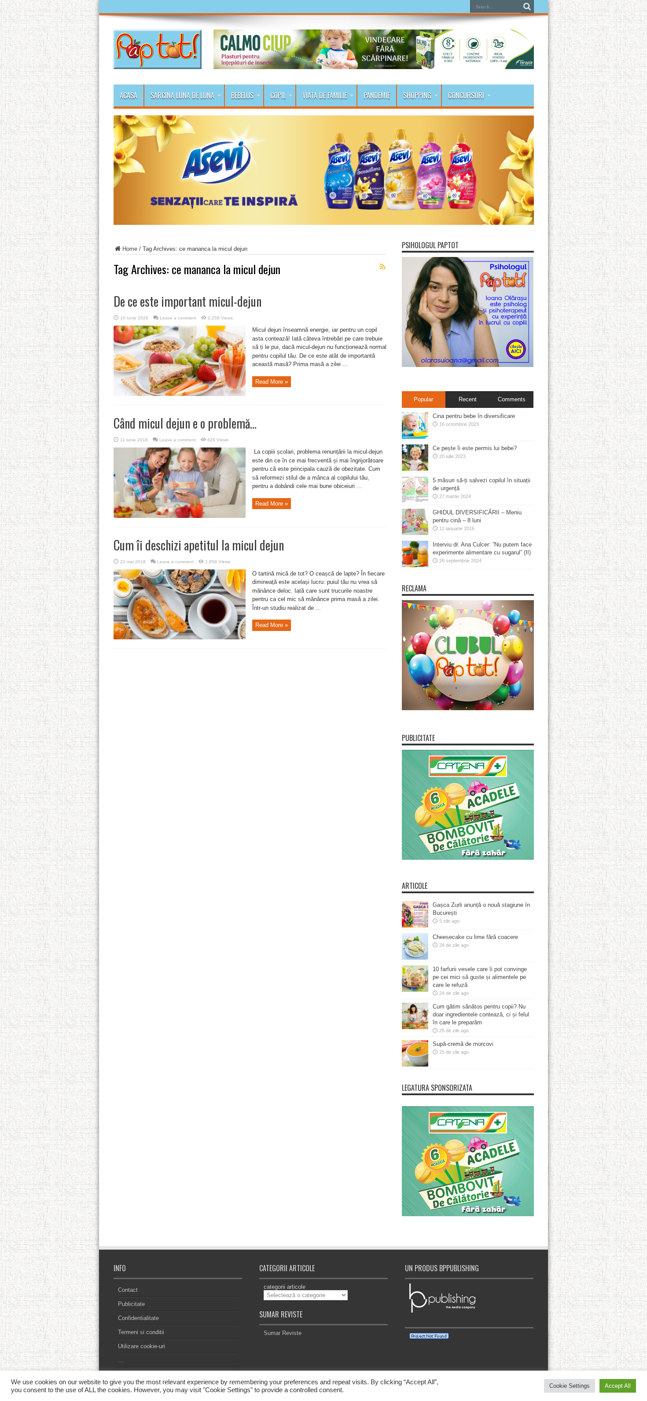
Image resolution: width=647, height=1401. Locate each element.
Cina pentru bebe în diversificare (474, 416)
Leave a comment (178, 317)
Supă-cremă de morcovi (463, 1044)
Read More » (271, 381)
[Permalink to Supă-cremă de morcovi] (415, 1064)
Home (129, 249)
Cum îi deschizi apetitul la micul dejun (199, 545)
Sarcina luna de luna (182, 95)
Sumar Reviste (282, 1333)
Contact (128, 1290)
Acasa (128, 95)
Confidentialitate (138, 1318)
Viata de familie (324, 95)
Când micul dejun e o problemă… (185, 423)
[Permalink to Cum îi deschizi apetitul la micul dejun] (180, 637)
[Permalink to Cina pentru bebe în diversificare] (415, 436)
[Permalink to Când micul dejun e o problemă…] (180, 516)
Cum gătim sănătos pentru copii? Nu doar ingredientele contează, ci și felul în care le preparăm (481, 1014)
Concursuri (466, 95)
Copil (278, 95)
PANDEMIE (377, 95)
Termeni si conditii (141, 1332)
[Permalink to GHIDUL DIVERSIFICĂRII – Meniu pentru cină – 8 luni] (415, 533)
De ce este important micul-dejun (187, 301)
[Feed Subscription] (382, 266)
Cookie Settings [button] (569, 1386)
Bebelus (242, 95)
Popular (423, 399)
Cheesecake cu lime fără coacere (475, 937)
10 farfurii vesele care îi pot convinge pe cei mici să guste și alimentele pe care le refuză (480, 977)
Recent (468, 399)
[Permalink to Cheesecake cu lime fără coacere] (415, 957)
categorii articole (284, 1287)
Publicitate (131, 1304)
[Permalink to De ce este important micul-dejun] (180, 394)
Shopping (417, 95)
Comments (512, 399)
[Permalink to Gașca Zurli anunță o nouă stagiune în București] (415, 925)
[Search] (527, 6)
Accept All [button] (618, 1386)
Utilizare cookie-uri (141, 1346)
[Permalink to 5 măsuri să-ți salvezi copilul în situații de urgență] (415, 501)
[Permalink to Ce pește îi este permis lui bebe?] (415, 469)
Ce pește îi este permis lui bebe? (475, 448)
